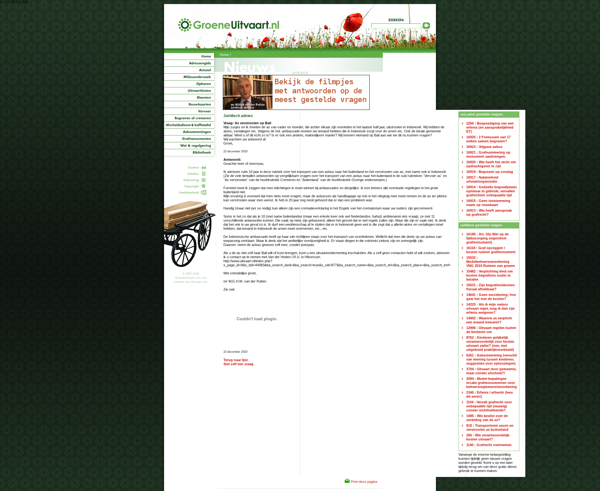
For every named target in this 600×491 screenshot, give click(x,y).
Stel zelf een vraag (238, 364)
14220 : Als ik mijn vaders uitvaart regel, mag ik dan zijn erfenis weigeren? (490, 308)
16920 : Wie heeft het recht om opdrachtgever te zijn (491, 164)
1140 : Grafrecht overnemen (489, 445)
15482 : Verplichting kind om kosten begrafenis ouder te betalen (489, 275)
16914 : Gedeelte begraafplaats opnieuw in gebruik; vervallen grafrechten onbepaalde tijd (491, 191)
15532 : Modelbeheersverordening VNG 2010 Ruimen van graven (490, 262)
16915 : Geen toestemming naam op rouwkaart (488, 203)
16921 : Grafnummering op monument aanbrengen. (488, 154)
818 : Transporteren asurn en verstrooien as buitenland (489, 427)
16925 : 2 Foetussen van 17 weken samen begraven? (488, 139)
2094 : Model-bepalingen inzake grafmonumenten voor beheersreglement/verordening (491, 383)
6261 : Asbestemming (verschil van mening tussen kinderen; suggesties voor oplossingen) (491, 359)
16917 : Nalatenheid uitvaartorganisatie (482, 179)
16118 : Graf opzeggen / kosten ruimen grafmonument (491, 250)
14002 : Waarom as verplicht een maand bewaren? (489, 320)
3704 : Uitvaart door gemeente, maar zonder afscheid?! (491, 371)
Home (224, 54)
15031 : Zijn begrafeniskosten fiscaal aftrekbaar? (490, 287)
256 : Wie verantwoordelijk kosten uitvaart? (487, 437)
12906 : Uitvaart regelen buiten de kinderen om (491, 330)
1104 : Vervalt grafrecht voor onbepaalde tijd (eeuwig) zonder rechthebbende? (489, 406)
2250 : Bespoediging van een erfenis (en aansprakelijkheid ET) (490, 127)
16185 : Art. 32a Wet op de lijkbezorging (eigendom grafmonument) (487, 238)
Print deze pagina (364, 482)
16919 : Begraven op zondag (489, 172)
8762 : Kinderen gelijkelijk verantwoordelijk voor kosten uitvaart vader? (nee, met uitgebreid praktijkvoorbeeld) (490, 343)
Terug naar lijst (235, 360)
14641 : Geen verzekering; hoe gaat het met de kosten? (491, 297)
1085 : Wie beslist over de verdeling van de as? (487, 418)
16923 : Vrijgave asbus (484, 147)
